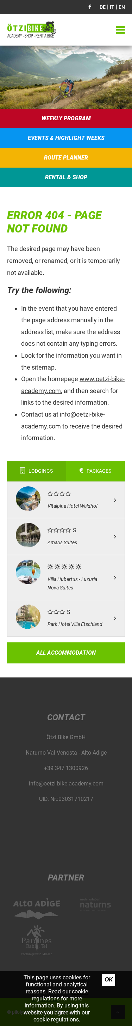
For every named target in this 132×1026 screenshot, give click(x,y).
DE (103, 7)
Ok (109, 980)
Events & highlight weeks (66, 138)
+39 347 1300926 (66, 768)
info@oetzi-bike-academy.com (66, 783)
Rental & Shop (66, 177)
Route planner (66, 157)
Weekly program (66, 118)
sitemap (43, 367)
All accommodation (66, 652)
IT (112, 7)
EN (122, 7)
